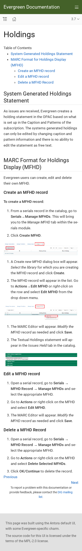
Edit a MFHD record (33, 76)
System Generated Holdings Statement (42, 54)
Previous (10, 477)
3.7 (73, 19)
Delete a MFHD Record (36, 82)
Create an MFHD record (36, 71)
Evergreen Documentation (32, 7)
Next (74, 482)
